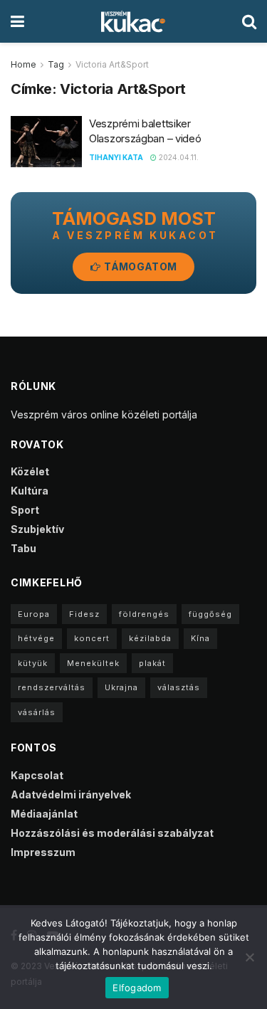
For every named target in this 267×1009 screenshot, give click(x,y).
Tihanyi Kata (116, 157)
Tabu (23, 548)
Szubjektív (37, 529)
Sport (25, 510)
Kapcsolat (37, 775)
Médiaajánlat (44, 814)
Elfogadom (136, 987)
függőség (210, 614)
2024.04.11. (178, 157)
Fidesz (84, 614)
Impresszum (43, 852)
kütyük (33, 663)
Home (23, 64)
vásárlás (37, 712)
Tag (56, 64)
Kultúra (29, 491)
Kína (200, 638)
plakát (152, 663)
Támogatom (139, 266)
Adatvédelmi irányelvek (71, 794)
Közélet (30, 471)
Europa (34, 614)
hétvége (36, 638)
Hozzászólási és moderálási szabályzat (112, 833)
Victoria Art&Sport (112, 64)
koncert (92, 638)
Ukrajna (121, 687)
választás (178, 687)
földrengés (144, 614)
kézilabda (150, 638)
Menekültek (93, 663)
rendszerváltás (51, 687)
